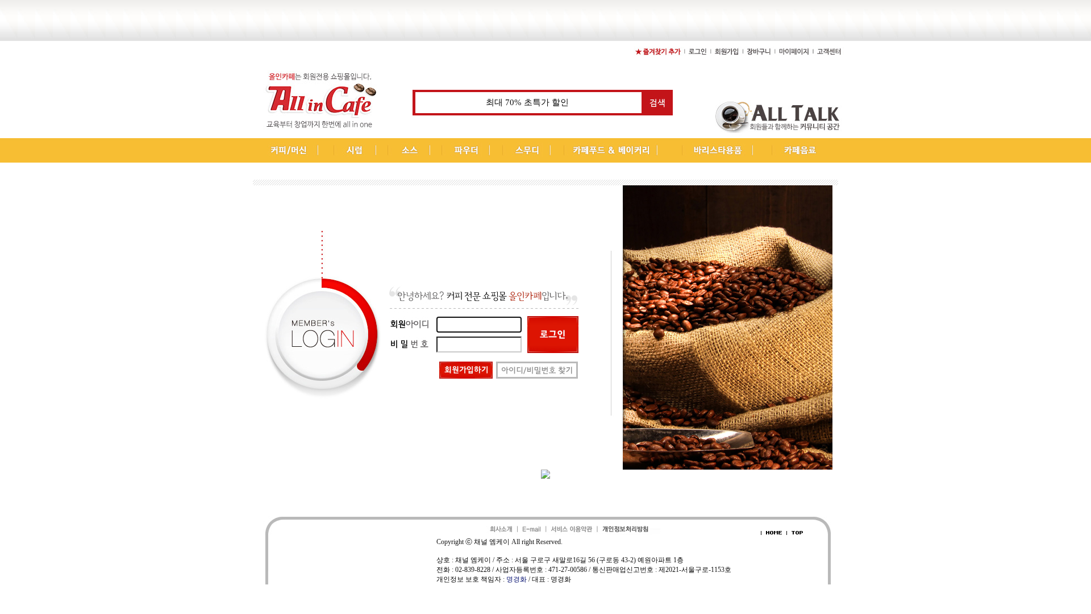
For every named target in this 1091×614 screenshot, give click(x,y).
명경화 (516, 579)
